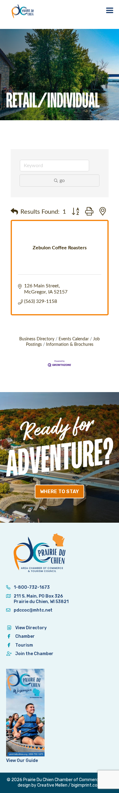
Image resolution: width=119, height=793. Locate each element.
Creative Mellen (52, 785)
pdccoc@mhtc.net (32, 610)
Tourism (24, 645)
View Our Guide (22, 760)
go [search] (62, 180)
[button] (14, 211)
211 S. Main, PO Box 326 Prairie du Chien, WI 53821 (41, 599)
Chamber (25, 636)
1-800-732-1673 (31, 587)
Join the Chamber (34, 653)
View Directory (31, 627)
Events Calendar (74, 339)
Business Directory (36, 339)
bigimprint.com (86, 785)
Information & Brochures (69, 344)
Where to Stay (59, 491)
